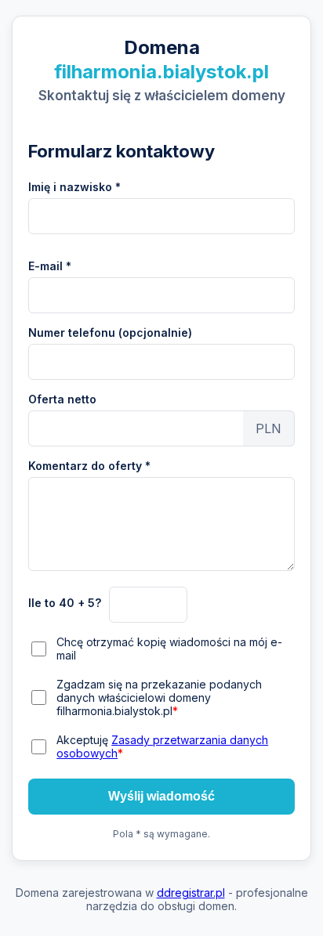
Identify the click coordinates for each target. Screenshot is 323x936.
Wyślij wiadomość (161, 796)
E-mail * (49, 266)
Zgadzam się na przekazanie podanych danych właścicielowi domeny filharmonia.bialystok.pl (159, 697)
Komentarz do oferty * (89, 465)
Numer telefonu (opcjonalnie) (110, 332)
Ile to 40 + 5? (64, 602)
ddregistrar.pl (191, 892)
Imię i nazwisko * (74, 186)
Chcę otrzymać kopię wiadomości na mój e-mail (169, 648)
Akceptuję (162, 746)
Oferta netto (62, 399)
